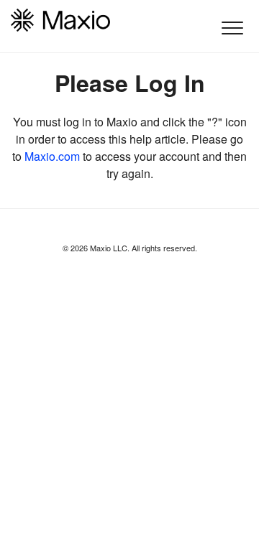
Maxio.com (52, 156)
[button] (232, 27)
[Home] (60, 20)
